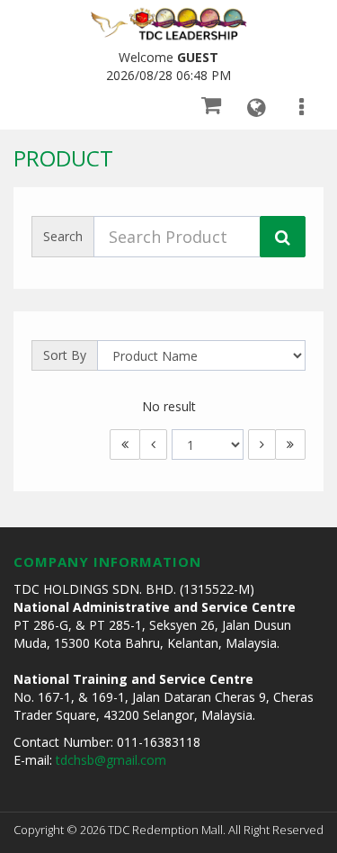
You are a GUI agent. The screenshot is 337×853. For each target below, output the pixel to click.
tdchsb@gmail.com (111, 759)
